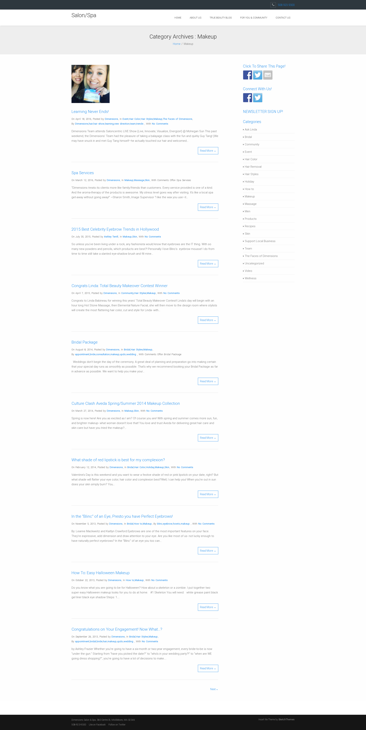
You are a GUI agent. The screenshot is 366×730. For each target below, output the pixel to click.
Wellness (250, 278)
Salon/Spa (83, 15)
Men (247, 211)
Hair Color (134, 119)
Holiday (150, 467)
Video (248, 271)
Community (127, 293)
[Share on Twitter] (257, 75)
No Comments (160, 123)
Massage (139, 180)
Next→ (214, 689)
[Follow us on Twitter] (257, 97)
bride (93, 354)
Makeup (157, 119)
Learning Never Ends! (90, 111)
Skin (147, 180)
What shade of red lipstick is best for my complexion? (118, 460)
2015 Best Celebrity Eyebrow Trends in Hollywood (115, 229)
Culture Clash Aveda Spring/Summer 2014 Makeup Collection (125, 403)
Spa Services (82, 173)
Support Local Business (260, 241)
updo (123, 354)
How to (138, 523)
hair (91, 123)
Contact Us (283, 17)
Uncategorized (254, 263)
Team (248, 248)
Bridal (127, 349)
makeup (114, 354)
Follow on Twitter (117, 724)
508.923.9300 (286, 5)
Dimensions (111, 119)
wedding (131, 354)
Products (251, 219)
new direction (122, 123)
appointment (82, 354)
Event (125, 119)
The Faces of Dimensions (177, 119)
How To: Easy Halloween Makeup (100, 573)
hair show (98, 123)
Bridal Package (84, 342)
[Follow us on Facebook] (247, 97)
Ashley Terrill (111, 236)
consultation (103, 354)
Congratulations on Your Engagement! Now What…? (116, 629)
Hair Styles (147, 119)
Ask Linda (251, 129)
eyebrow (168, 523)
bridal (93, 641)
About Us (195, 17)
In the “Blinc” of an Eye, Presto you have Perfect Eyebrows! (122, 516)
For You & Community (253, 17)
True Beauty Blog (221, 17)
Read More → (208, 150)
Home (177, 17)
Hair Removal (253, 166)
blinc (159, 523)
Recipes (250, 226)
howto (176, 523)
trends (139, 123)
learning (109, 123)
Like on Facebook (97, 724)
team (133, 123)
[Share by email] (267, 75)
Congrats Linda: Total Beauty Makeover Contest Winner (119, 285)
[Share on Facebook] (247, 75)
